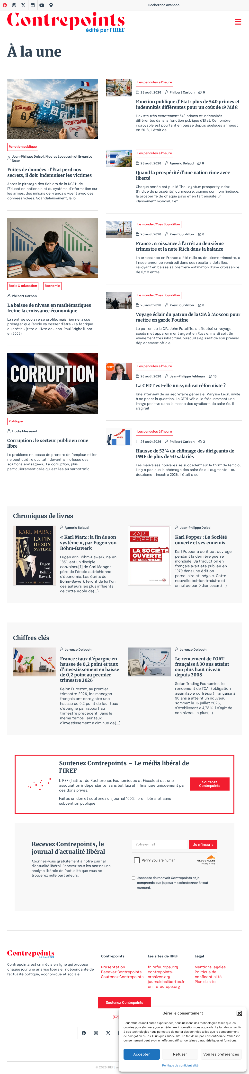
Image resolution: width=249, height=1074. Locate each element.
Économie (52, 286)
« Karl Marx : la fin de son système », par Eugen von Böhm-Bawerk (88, 542)
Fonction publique (23, 146)
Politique (16, 421)
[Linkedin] (32, 5)
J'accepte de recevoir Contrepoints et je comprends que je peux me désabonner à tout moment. (172, 883)
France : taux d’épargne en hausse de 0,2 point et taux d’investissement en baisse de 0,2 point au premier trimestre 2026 (89, 669)
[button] (239, 1013)
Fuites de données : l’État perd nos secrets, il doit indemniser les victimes (49, 172)
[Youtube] (42, 5)
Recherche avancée (163, 5)
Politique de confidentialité (180, 1065)
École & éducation (23, 286)
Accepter (141, 1054)
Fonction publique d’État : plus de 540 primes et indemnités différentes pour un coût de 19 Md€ (188, 104)
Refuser (180, 1054)
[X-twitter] (23, 5)
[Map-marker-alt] (51, 5)
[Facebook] (84, 1033)
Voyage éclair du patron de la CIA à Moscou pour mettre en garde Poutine (188, 317)
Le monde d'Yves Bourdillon (158, 224)
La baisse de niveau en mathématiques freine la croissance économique (49, 308)
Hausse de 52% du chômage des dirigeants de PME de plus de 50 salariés (185, 453)
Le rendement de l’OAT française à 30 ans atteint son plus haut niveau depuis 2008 (202, 667)
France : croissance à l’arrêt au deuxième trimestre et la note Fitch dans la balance (180, 246)
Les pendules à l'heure (154, 82)
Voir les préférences (221, 1054)
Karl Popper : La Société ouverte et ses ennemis (201, 540)
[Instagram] (14, 5)
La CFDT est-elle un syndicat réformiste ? (182, 385)
